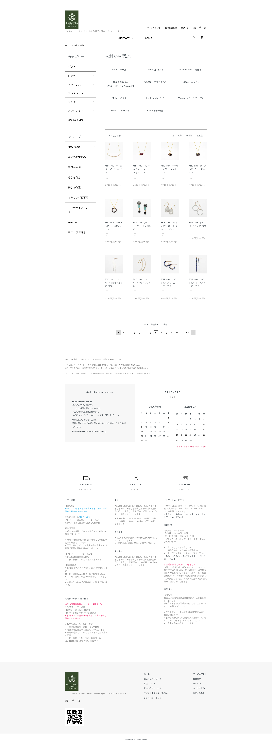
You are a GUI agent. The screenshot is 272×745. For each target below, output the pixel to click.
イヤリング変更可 (78, 197)
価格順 (189, 135)
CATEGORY (123, 38)
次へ (193, 332)
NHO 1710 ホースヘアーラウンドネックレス (198, 169)
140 (188, 332)
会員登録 (197, 678)
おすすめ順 (177, 135)
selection (73, 222)
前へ (118, 332)
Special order (75, 120)
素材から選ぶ (79, 45)
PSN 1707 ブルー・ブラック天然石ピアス (142, 226)
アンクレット (75, 110)
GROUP (148, 38)
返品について (150, 683)
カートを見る (199, 688)
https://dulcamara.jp (97, 431)
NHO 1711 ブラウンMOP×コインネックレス (169, 169)
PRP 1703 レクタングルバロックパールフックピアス (170, 226)
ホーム (67, 45)
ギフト (72, 66)
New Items (74, 146)
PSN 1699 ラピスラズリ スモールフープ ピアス (169, 282)
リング (72, 102)
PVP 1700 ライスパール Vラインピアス (142, 282)
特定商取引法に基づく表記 (155, 692)
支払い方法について (153, 688)
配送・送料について (153, 678)
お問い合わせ (199, 692)
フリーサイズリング (78, 210)
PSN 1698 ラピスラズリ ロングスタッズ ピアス (197, 282)
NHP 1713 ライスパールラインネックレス (114, 169)
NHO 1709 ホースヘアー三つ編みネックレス (114, 226)
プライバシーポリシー (153, 697)
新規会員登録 (171, 27)
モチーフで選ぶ (77, 232)
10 (177, 332)
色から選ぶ (74, 177)
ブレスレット (75, 93)
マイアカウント (154, 27)
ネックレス (74, 84)
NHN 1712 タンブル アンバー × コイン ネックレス (141, 169)
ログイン (185, 27)
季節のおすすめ (77, 157)
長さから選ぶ (75, 187)
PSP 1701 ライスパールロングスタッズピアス (114, 282)
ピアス (72, 76)
